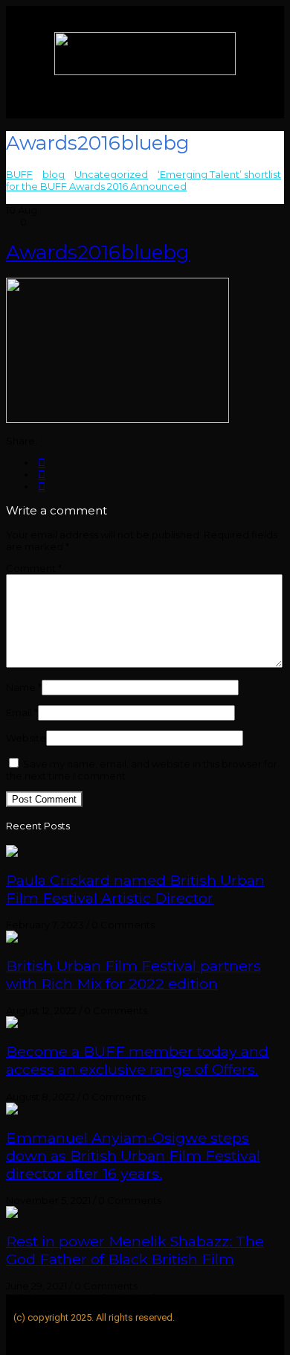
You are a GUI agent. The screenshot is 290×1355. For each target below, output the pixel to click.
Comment (34, 568)
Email (22, 712)
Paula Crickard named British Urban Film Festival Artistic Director (135, 889)
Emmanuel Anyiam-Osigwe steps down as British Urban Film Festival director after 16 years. (133, 1155)
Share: (21, 441)
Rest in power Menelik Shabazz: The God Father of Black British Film (135, 1250)
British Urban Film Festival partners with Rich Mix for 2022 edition (133, 974)
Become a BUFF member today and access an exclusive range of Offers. (137, 1060)
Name (24, 687)
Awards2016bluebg (98, 252)
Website (26, 738)
